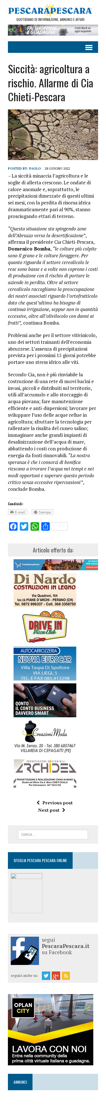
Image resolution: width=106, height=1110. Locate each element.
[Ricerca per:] (53, 834)
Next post (48, 810)
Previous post (57, 803)
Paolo (35, 168)
